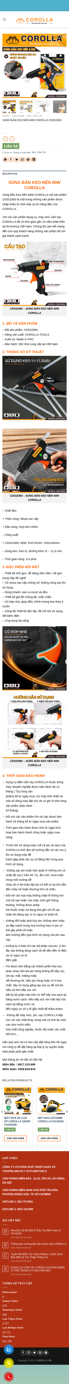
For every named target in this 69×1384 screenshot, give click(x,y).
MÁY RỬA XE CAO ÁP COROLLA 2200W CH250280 (17, 1121)
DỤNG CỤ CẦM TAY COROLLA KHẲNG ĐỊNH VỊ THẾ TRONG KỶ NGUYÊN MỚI (38, 1269)
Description (9, 174)
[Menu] (4, 19)
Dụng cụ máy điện (22, 152)
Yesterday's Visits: (12, 1310)
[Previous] (8, 65)
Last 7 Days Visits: (12, 1319)
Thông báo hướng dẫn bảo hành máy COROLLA (38, 1244)
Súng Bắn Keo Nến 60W (18, 194)
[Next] (61, 65)
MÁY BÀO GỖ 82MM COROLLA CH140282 (51, 1120)
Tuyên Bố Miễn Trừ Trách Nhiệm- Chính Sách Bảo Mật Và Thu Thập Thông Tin (37, 1256)
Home (5, 116)
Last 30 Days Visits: (13, 1327)
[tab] (34, 174)
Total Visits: (8, 1336)
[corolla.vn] (35, 21)
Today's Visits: (10, 1301)
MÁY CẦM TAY (34, 116)
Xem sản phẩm (15, 1138)
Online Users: (9, 1292)
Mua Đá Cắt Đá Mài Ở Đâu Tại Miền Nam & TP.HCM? (36, 1232)
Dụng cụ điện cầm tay (20, 782)
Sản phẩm (18, 116)
